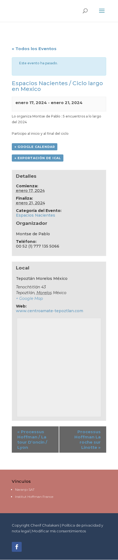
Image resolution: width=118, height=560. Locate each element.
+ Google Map (29, 298)
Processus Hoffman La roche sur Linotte (87, 439)
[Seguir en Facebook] (17, 547)
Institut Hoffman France (34, 497)
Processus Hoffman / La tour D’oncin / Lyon (32, 439)
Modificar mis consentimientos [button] (59, 531)
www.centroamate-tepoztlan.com (49, 310)
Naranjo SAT (25, 489)
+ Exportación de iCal (37, 158)
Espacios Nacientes (35, 215)
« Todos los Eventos (34, 48)
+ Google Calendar (34, 147)
